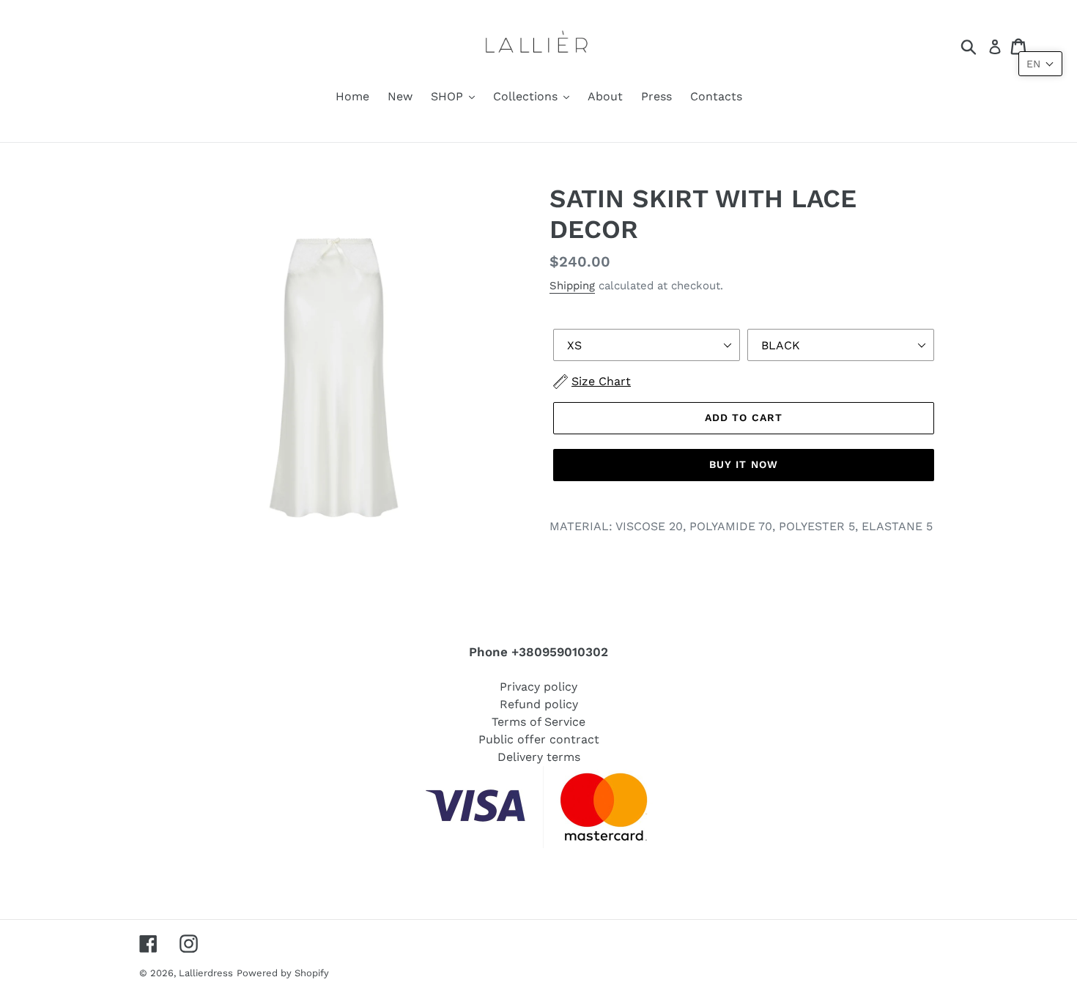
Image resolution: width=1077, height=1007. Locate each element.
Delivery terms (538, 757)
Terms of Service (538, 722)
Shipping (572, 285)
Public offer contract (538, 739)
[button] (1040, 63)
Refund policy (539, 704)
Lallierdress (206, 972)
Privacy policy (538, 687)
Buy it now (743, 464)
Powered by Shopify (283, 972)
